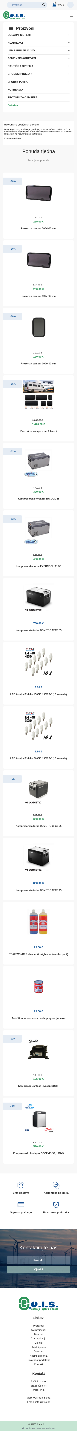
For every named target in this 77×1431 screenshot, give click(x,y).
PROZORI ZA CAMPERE (22, 97)
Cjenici (38, 1269)
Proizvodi (38, 1325)
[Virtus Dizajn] (38, 1428)
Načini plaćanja (38, 1355)
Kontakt (38, 1260)
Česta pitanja (38, 1338)
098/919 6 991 (41, 1397)
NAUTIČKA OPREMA (20, 66)
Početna (13, 105)
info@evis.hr (42, 1401)
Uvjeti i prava (38, 1347)
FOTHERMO (15, 89)
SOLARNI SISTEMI (19, 34)
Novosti (38, 1334)
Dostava (38, 1351)
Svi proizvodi (38, 1329)
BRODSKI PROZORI (20, 73)
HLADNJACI (15, 42)
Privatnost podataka (38, 1359)
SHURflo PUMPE (18, 81)
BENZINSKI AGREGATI (22, 58)
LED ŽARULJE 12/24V (21, 50)
